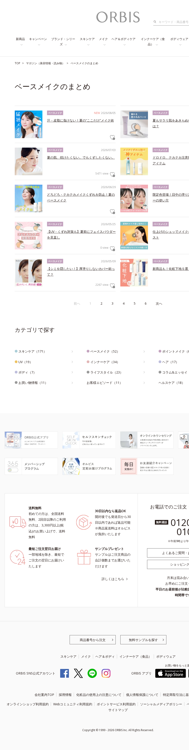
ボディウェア (166, 656)
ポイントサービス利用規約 (116, 704)
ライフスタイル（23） (106, 372)
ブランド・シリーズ (63, 41)
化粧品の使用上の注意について (98, 694)
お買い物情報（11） (33, 382)
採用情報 (65, 694)
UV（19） (25, 362)
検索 (156, 22)
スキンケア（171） (32, 351)
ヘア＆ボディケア (124, 39)
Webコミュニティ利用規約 (72, 704)
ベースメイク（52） (105, 351)
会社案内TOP (44, 694)
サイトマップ (118, 710)
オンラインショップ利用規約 (28, 704)
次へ (159, 303)
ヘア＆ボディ (105, 656)
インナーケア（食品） (153, 41)
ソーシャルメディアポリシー (161, 704)
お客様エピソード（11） (105, 382)
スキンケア (87, 39)
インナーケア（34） (105, 362)
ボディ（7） (27, 372)
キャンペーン (38, 39)
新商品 (20, 39)
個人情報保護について (142, 694)
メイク (103, 39)
